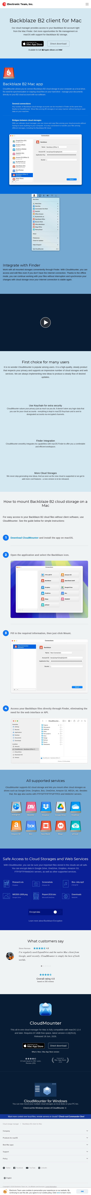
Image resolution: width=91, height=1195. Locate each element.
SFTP (18, 815)
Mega (60, 834)
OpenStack (45, 834)
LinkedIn (44, 1168)
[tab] (45, 1130)
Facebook (19, 1168)
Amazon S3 (15, 834)
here (58, 1192)
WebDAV (30, 815)
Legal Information (51, 1186)
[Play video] (45, 322)
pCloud (75, 834)
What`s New (36, 1052)
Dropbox (45, 815)
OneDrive (75, 815)
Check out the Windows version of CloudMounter (44, 1108)
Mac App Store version (50, 1052)
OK (82, 1191)
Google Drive (60, 815)
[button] (45, 1130)
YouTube (32, 1168)
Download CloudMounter (25, 537)
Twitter (8, 1168)
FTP (13, 815)
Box (30, 834)
